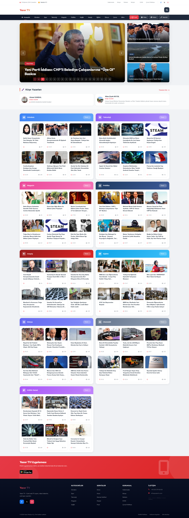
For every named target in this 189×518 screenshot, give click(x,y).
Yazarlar (165, 17)
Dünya (107, 17)
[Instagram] (167, 2)
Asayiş (90, 17)
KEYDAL (159, 498)
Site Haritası (165, 514)
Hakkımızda (111, 2)
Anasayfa (27, 17)
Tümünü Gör (163, 90)
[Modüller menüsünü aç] (166, 9)
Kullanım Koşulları (155, 514)
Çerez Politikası (150, 2)
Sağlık (82, 17)
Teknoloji (54, 17)
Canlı (135, 17)
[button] (121, 53)
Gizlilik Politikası (142, 514)
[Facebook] (160, 2)
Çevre (115, 17)
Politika (73, 17)
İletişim (133, 2)
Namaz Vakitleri (102, 497)
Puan (98, 505)
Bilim (122, 17)
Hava (98, 493)
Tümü (86, 117)
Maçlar (99, 501)
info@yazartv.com (156, 493)
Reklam (126, 2)
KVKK (141, 2)
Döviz (98, 490)
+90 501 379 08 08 (157, 489)
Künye (119, 2)
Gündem (37, 17)
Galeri (154, 17)
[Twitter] (164, 2)
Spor (45, 17)
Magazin (64, 17)
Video (144, 17)
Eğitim (99, 17)
